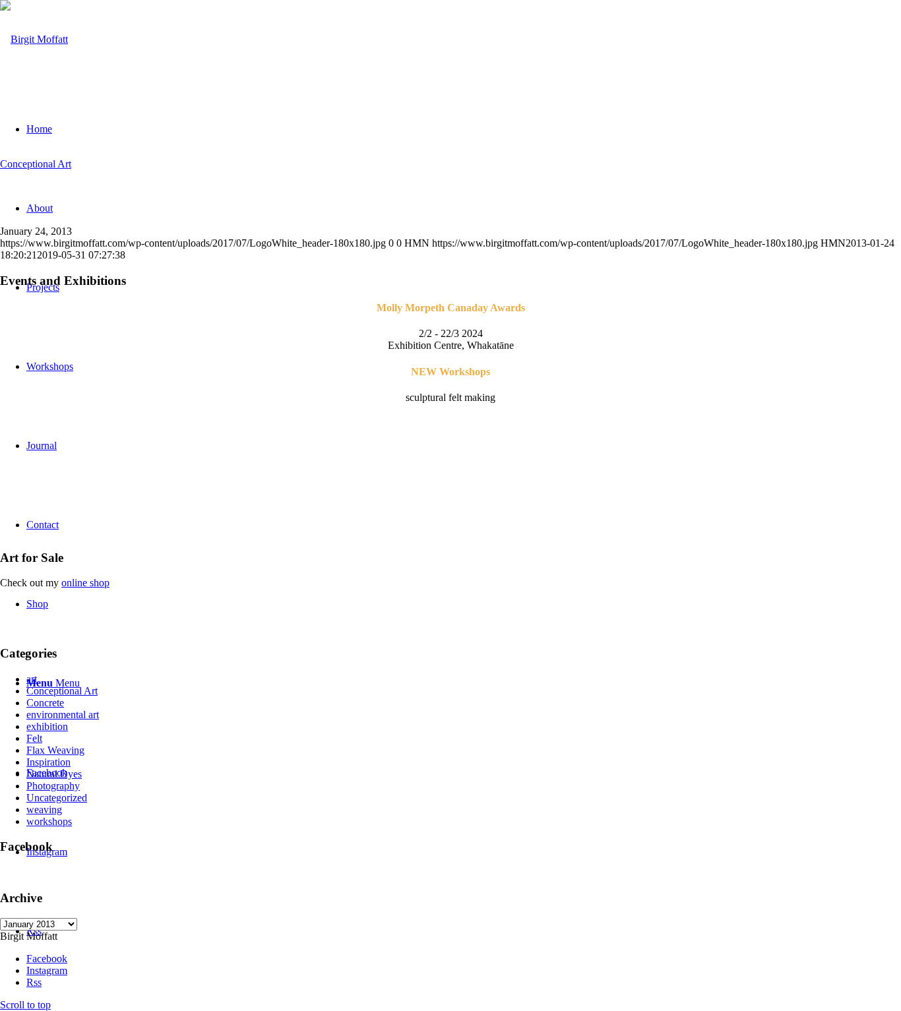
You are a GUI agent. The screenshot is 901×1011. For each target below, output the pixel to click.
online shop (85, 582)
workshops (49, 821)
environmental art (62, 714)
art (31, 679)
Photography (53, 785)
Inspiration (48, 762)
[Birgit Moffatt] (34, 39)
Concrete (45, 702)
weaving (44, 809)
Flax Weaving (55, 750)
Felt (34, 738)
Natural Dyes (54, 774)
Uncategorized (56, 797)
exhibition (47, 726)
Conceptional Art (35, 163)
